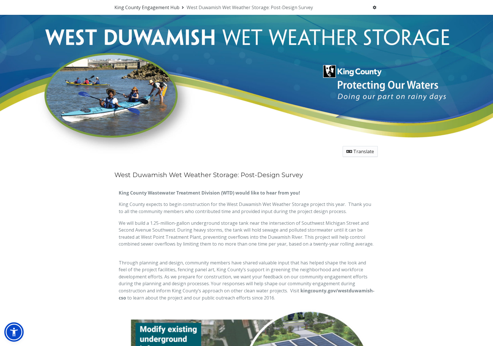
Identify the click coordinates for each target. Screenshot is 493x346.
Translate (363, 151)
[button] (14, 332)
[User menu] (374, 7)
